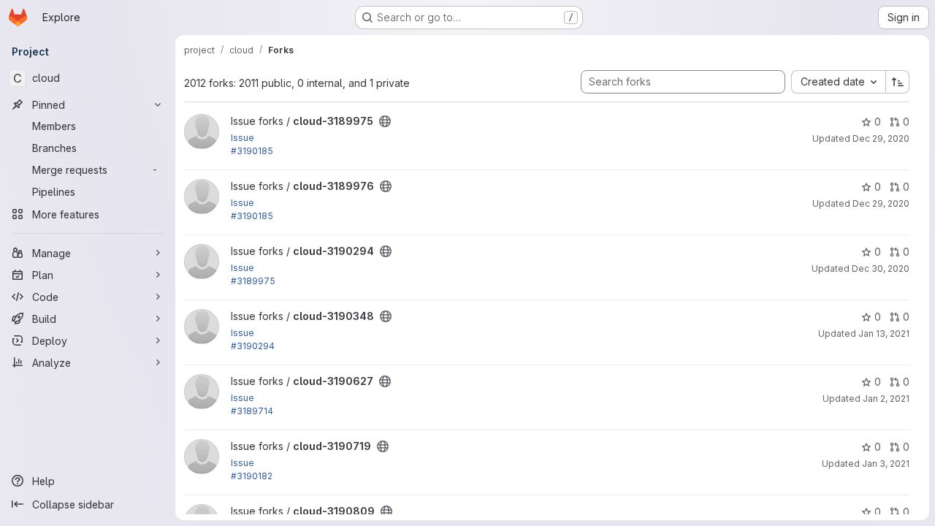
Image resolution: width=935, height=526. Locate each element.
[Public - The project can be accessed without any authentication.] (385, 121)
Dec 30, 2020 (880, 268)
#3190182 (251, 475)
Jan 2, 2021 (886, 398)
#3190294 (253, 345)
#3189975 (253, 280)
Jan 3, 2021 (885, 463)
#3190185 (252, 150)
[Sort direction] (897, 82)
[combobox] (838, 82)
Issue (242, 137)
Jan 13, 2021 (883, 333)
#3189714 (252, 410)
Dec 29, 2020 (880, 138)
